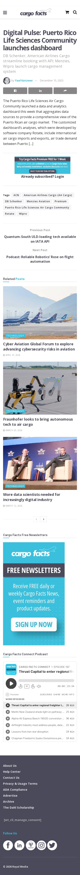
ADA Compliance (15, 789)
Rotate (9, 213)
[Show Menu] (5, 12)
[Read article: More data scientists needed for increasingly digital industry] (40, 463)
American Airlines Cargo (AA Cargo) (48, 195)
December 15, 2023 (51, 80)
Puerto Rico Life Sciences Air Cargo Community (37, 207)
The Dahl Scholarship (18, 807)
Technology (15, 335)
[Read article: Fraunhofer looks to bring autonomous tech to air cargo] (40, 388)
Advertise (10, 795)
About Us (10, 766)
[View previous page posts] (36, 519)
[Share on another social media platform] (65, 90)
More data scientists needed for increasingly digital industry (31, 497)
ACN (16, 195)
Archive (8, 801)
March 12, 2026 (13, 505)
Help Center (12, 772)
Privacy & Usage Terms (20, 784)
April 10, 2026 (12, 355)
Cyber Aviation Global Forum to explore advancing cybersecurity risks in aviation (39, 346)
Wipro (23, 213)
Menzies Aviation (38, 201)
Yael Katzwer (24, 80)
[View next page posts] (44, 519)
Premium (61, 201)
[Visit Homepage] (36, 12)
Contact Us (11, 778)
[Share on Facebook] (15, 90)
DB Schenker (13, 201)
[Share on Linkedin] (40, 90)
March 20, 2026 (13, 430)
